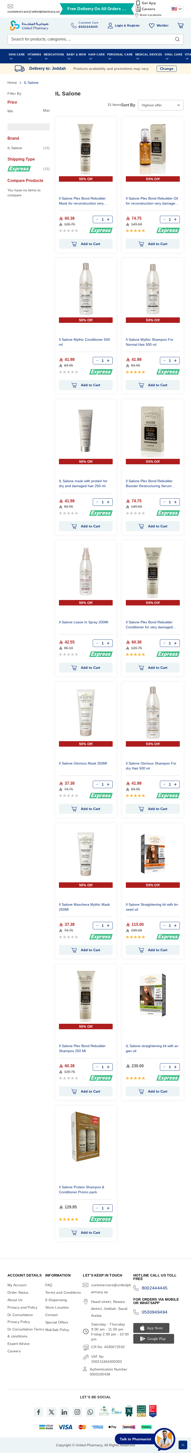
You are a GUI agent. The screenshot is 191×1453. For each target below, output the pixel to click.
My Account (16, 1285)
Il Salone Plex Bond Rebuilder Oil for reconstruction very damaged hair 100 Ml (152, 201)
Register (133, 25)
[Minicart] (181, 26)
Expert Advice (18, 1344)
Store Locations (150, 14)
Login (119, 25)
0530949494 (155, 1312)
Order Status (17, 1292)
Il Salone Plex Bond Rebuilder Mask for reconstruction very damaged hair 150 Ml (82, 201)
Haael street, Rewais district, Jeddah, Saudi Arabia (109, 1309)
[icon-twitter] (51, 1412)
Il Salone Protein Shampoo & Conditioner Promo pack (81, 1189)
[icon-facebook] (38, 1412)
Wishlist (162, 25)
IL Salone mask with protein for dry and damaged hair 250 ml (83, 483)
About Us (14, 1300)
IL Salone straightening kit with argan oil (152, 1048)
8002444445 (155, 1287)
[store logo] (29, 26)
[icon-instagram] (77, 1412)
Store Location (57, 1307)
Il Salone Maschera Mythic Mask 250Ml (84, 906)
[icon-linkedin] (64, 1412)
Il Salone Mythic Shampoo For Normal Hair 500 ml (149, 342)
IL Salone (28, 148)
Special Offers (56, 1322)
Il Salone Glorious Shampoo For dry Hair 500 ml (151, 765)
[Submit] (177, 38)
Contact (51, 1315)
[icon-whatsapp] (90, 1412)
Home (12, 83)
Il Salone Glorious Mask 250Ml (83, 763)
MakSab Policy (57, 1330)
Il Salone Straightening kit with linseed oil (152, 906)
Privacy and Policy (22, 1307)
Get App (149, 3)
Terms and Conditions (63, 1292)
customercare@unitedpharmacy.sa (33, 11)
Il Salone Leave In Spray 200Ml (83, 622)
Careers (148, 9)
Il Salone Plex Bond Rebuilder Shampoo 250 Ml (82, 1048)
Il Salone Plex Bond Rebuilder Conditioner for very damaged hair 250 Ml (149, 625)
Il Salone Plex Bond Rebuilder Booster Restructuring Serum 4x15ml (149, 484)
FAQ (48, 1285)
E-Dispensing (56, 1300)
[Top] (183, 1445)
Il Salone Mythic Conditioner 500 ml (84, 342)
